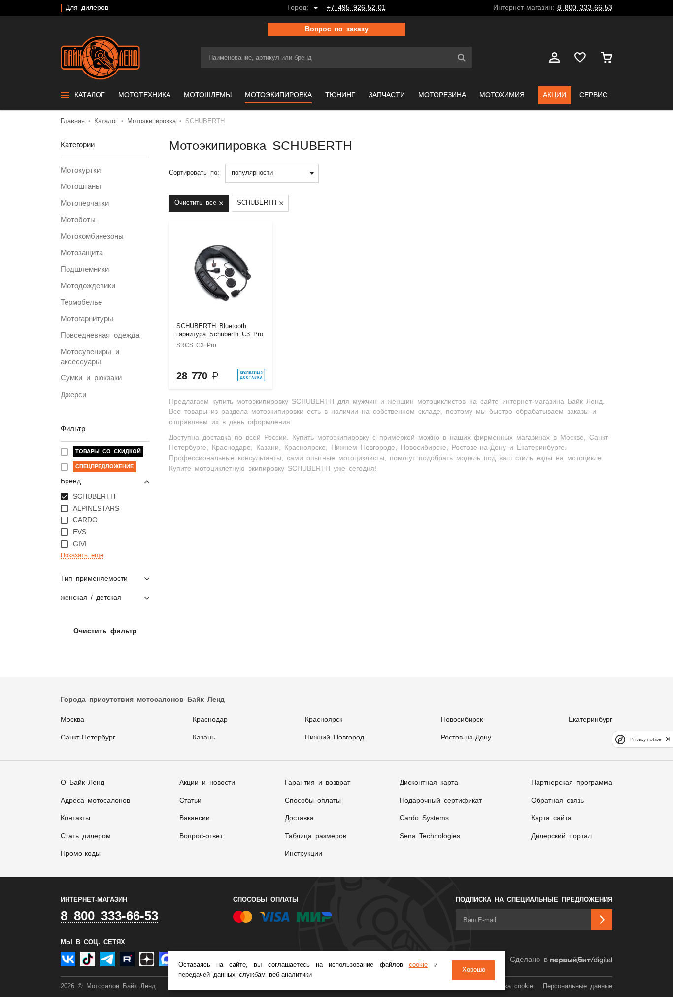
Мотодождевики (88, 286)
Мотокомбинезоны (92, 236)
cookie (418, 965)
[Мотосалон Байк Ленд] (100, 58)
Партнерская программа (571, 783)
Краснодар (210, 720)
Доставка (299, 818)
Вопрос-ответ (201, 836)
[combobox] (272, 173)
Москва (72, 720)
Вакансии (194, 818)
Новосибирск (462, 720)
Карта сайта (551, 818)
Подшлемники (85, 269)
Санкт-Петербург (88, 737)
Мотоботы (78, 220)
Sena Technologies (430, 836)
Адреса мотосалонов (95, 801)
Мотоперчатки (85, 203)
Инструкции (303, 854)
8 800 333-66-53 (584, 8)
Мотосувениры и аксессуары (90, 357)
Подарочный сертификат (441, 801)
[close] (668, 739)
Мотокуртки (81, 170)
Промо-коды (81, 854)
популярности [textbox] (252, 173)
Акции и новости (207, 783)
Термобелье (81, 302)
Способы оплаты (313, 801)
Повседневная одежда (100, 335)
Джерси (73, 395)
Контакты (75, 818)
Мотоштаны (81, 187)
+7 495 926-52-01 (356, 8)
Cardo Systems (424, 818)
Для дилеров (87, 8)
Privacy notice (645, 739)
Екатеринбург (590, 720)
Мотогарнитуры (87, 319)
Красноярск (323, 720)
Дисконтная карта (429, 783)
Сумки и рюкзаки (91, 378)
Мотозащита (82, 253)
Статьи (190, 801)
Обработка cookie (506, 986)
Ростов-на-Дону (466, 737)
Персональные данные (577, 986)
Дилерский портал (561, 836)
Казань (204, 737)
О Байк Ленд (82, 783)
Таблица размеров (315, 836)
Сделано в (529, 960)
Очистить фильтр (105, 631)
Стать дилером (86, 836)
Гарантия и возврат (317, 783)
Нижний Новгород (334, 737)
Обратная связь (557, 801)
